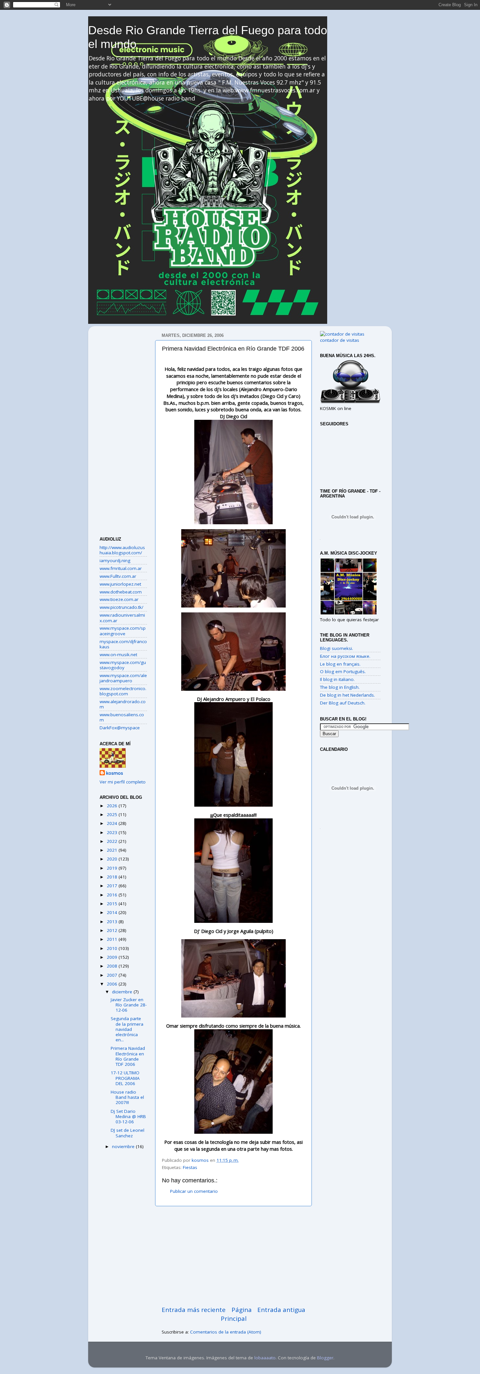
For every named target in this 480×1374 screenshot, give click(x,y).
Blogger (325, 1358)
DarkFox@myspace (120, 728)
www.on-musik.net (118, 654)
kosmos (114, 773)
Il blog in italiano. (337, 679)
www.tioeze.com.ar (119, 599)
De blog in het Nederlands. (347, 695)
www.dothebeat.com (121, 592)
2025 (113, 814)
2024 (113, 823)
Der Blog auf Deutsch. (342, 703)
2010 (113, 948)
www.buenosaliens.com (122, 717)
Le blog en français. (340, 664)
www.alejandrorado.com (123, 704)
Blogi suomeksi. (336, 648)
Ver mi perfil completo (123, 782)
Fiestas (190, 1167)
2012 (113, 930)
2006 (113, 984)
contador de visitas (339, 340)
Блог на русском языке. (345, 656)
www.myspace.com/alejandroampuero (123, 678)
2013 (113, 921)
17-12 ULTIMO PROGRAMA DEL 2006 (125, 1078)
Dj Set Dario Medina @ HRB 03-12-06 (128, 1116)
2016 (113, 895)
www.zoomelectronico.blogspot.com (123, 691)
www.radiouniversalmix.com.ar (122, 617)
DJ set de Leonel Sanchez (127, 1132)
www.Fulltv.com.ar (118, 576)
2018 (113, 877)
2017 (113, 886)
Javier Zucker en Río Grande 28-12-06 (129, 1005)
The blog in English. (340, 687)
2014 (113, 912)
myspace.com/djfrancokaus (123, 644)
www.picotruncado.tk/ (121, 607)
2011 (113, 939)
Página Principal (236, 1313)
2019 (113, 868)
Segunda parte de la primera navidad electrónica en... (127, 1029)
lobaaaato (265, 1358)
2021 (113, 850)
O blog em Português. (343, 671)
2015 (113, 904)
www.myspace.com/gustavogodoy (123, 665)
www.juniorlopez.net (120, 584)
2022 (113, 841)
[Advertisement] (233, 1256)
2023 (113, 832)
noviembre (124, 1146)
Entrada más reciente (194, 1309)
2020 (113, 859)
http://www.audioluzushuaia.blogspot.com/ (122, 550)
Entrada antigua (281, 1309)
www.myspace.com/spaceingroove (123, 630)
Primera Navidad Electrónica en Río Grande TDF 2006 (128, 1056)
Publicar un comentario (194, 1191)
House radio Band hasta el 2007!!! (127, 1097)
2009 (113, 957)
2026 (113, 806)
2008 (113, 966)
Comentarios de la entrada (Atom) (225, 1332)
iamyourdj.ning (115, 560)
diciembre (123, 992)
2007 (113, 975)
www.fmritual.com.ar (121, 568)
